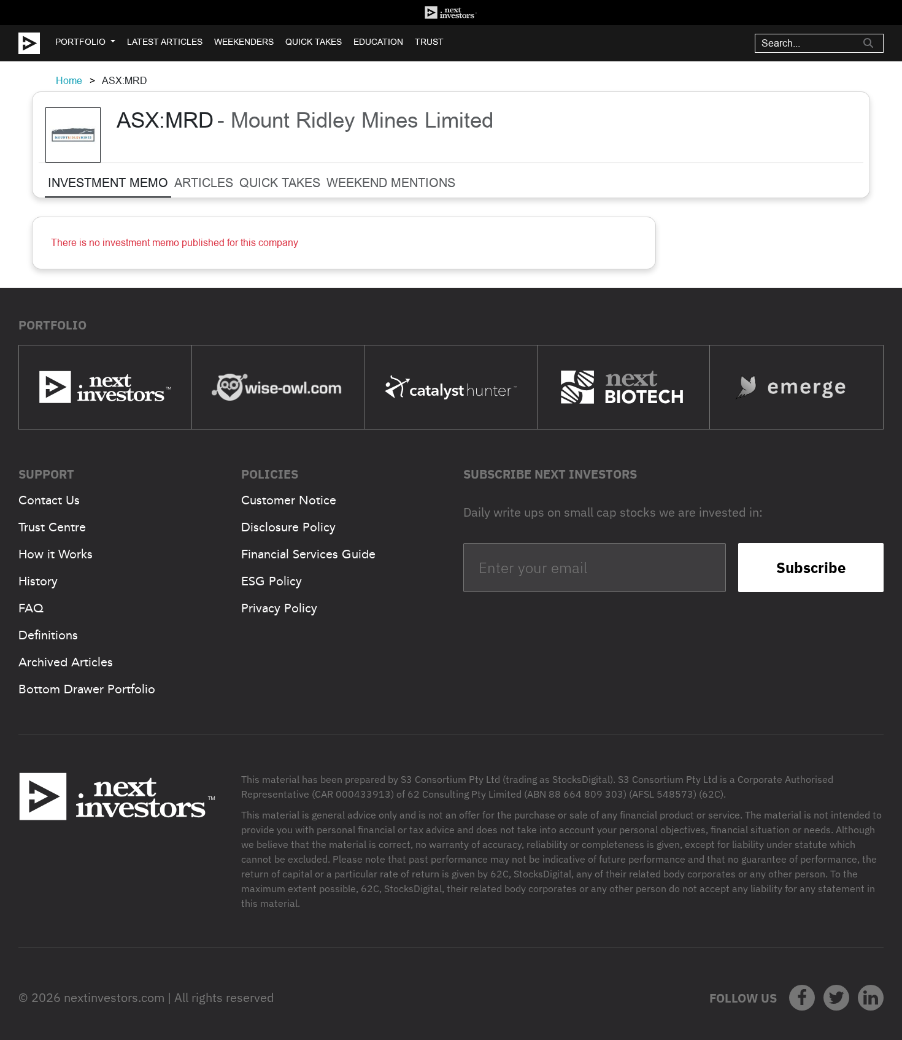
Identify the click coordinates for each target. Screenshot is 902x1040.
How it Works (55, 554)
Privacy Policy (279, 608)
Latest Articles (164, 42)
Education (378, 42)
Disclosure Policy (288, 527)
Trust (429, 42)
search (868, 43)
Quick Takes (313, 42)
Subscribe (811, 567)
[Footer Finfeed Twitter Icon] (836, 998)
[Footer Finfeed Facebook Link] (802, 998)
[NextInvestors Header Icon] (451, 12)
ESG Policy (271, 581)
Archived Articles (65, 662)
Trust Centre (52, 527)
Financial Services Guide (308, 554)
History (38, 581)
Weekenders (244, 42)
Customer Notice (288, 500)
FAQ (31, 608)
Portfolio (80, 42)
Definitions (48, 635)
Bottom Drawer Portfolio (86, 689)
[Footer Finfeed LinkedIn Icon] (871, 998)
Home (69, 81)
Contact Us (49, 500)
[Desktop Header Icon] (36, 43)
